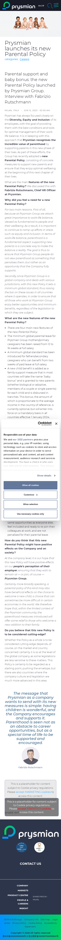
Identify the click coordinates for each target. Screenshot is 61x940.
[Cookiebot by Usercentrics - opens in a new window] (39, 424)
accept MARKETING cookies (33, 792)
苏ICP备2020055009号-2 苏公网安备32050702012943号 (30, 936)
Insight (23, 908)
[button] (56, 5)
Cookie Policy (35, 923)
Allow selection (30, 504)
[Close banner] (56, 424)
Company (22, 885)
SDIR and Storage (13, 919)
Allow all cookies (30, 485)
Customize (29, 495)
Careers (24, 59)
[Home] (19, 6)
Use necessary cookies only (30, 514)
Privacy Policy (19, 923)
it (43, 6)
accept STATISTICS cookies (34, 808)
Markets (23, 890)
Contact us (30, 864)
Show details (44, 475)
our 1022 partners (23, 439)
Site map (45, 919)
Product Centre (18, 895)
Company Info (31, 919)
